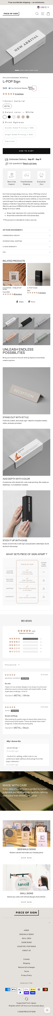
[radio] (7, 106)
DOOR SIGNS (26, 942)
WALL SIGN (26, 938)
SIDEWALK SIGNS (26, 934)
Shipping (26, 963)
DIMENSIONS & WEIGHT (11, 235)
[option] (26, 2)
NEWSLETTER (26, 983)
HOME (26, 930)
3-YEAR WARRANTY (10, 247)
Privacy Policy (26, 975)
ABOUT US (26, 950)
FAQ (4, 252)
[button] (9, 94)
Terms (26, 971)
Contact (26, 959)
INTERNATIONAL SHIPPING (12, 241)
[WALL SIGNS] (26, 877)
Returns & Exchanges (26, 967)
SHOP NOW (26, 858)
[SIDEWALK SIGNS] (26, 833)
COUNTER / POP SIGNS (26, 946)
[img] (10, 675)
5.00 (33, 631)
